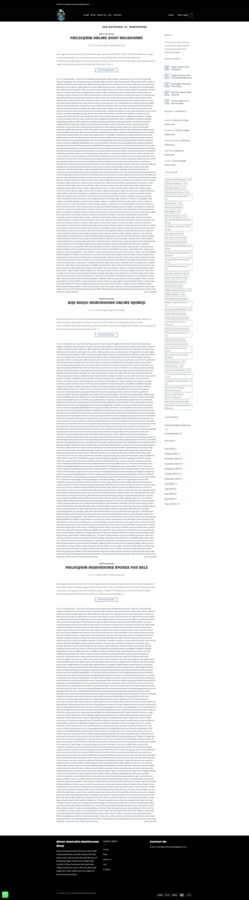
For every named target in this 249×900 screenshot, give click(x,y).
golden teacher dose (71, 132)
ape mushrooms (122, 87)
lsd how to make (121, 177)
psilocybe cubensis (77, 233)
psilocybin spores (134, 246)
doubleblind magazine (143, 119)
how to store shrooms (97, 164)
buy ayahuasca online (137, 103)
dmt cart (76, 116)
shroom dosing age (99, 257)
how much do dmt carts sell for (81, 156)
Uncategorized (106, 34)
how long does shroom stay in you (99, 153)
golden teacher (137, 129)
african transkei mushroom (82, 82)
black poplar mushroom (133, 98)
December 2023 (172, 463)
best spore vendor (109, 98)
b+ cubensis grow (94, 95)
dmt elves (101, 116)
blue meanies (86, 100)
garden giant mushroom (123, 124)
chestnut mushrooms (95, 113)
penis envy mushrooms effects (123, 223)
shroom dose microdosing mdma (80, 257)
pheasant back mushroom (71, 228)
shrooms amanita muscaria (85, 260)
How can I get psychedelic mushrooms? (104, 143)
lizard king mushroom (98, 175)
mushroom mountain (68, 207)
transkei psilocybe (134, 268)
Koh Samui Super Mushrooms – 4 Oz (178, 309)
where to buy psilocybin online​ (134, 286)
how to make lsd (128, 161)
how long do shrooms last (65, 145)
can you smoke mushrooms (134, 111)
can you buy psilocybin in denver (177, 273)
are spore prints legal (108, 92)
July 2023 (169, 483)
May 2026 (169, 448)
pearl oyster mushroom (104, 220)
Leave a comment (150, 292)
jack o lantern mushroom (73, 167)
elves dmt (146, 122)
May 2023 (169, 493)
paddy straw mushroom (135, 217)
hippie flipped (84, 143)
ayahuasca (147, 92)
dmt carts (94, 116)
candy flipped (76, 113)
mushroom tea (67, 212)
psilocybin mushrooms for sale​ (104, 246)
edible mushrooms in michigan (87, 122)
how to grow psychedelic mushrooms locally (93, 161)
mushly (127, 201)
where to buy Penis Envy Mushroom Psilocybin (178, 406)
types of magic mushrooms (110, 270)
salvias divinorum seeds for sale (121, 252)
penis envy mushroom (64, 223)
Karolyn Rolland (117, 45)
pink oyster (147, 228)
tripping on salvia (148, 268)
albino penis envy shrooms (88, 87)
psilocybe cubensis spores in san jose (111, 241)
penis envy (117, 220)
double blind (103, 119)
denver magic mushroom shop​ (176, 277)
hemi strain (67, 143)
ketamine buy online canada (93, 167)
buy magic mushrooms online (175, 242)
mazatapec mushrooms (135, 193)
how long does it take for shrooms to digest (111, 151)
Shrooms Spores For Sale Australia (180, 101)
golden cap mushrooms (74, 129)
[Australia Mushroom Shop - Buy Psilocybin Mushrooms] (68, 15)
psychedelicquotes (136, 249)
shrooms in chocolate (127, 260)
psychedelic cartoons (68, 249)
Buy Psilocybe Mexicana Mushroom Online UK (178, 254)
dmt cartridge (85, 116)
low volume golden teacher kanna (73, 177)
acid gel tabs (67, 82)
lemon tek (132, 169)
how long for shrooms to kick (122, 153)
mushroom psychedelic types (76, 209)
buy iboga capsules (126, 106)
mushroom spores (108, 209)
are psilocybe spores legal (71, 92)
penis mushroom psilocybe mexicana (90, 225)
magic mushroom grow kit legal (82, 185)
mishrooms (133, 199)
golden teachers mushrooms (66, 138)
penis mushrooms (110, 225)
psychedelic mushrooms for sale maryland (92, 249)
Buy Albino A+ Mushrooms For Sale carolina (177, 228)
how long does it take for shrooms (83, 151)
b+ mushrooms (117, 95)
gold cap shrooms (116, 127)
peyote (58, 228)
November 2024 (172, 458)
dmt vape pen (139, 116)
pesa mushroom (131, 225)
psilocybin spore (121, 246)
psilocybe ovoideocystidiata (100, 244)
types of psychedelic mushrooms (132, 270)
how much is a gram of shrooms (143, 156)
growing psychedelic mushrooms (134, 140)
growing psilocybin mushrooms (110, 140)
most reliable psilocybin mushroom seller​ (77, 201)
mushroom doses (113, 204)
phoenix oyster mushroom (90, 228)
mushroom (67, 204)
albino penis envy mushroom (143, 84)
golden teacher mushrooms (109, 132)
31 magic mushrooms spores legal (99, 79)
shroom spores (128, 257)
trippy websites (73, 270)
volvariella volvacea (112, 273)
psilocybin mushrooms (84, 246)
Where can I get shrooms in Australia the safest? (134, 284)
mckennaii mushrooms (111, 196)
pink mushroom (123, 228)
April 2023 (169, 498)
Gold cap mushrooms (72, 127)
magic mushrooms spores (129, 191)
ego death (101, 122)
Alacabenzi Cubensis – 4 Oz (175, 188)
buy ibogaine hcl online (142, 106)
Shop (93, 15)
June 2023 (169, 488)
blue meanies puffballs (69, 103)
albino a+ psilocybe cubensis (68, 84)
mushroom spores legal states (126, 209)
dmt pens (130, 116)
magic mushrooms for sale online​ (90, 191)
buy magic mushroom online (125, 108)
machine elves (127, 180)
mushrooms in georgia (89, 215)
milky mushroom (122, 199)
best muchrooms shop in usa (92, 98)
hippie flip (75, 143)
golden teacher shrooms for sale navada (134, 132)
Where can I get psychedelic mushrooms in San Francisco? (96, 284)
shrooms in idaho (141, 260)
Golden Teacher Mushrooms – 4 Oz (178, 290)
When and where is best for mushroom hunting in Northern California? (81, 278)
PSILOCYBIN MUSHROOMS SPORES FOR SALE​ (106, 567)
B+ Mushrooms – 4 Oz (173, 203)
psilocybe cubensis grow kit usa (85, 241)
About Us (101, 15)
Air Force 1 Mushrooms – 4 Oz (176, 184)
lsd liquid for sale (134, 177)
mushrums (87, 217)
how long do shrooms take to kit (90, 148)
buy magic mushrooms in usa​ (175, 238)
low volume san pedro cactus (96, 177)
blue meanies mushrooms (119, 100)
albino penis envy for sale (124, 84)
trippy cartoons (61, 270)
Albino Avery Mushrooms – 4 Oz (176, 192)
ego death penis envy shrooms (132, 122)
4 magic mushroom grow (121, 79)
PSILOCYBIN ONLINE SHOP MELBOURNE (106, 38)
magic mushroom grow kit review (106, 185)
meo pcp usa (140, 196)
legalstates (124, 169)
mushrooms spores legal (74, 217)
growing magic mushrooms (88, 140)
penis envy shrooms (69, 225)
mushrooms (113, 212)
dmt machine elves (113, 116)
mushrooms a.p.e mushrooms (129, 212)
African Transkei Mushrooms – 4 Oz (178, 179)
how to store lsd (83, 164)
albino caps (83, 84)
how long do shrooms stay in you (112, 145)
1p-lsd (83, 79)
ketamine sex (108, 167)
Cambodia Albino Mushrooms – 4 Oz (177, 267)
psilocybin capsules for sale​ (175, 340)
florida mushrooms (87, 124)
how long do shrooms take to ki (67, 148)
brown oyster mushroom (86, 103)
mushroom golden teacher (129, 204)
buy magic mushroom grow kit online (101, 108)
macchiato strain (91, 180)
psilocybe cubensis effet (137, 238)
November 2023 (172, 468)
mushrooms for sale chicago (70, 215)
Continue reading (106, 70)
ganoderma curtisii (107, 124)
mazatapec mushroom (118, 193)
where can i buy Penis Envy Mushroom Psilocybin (175, 389)
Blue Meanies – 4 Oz (172, 212)
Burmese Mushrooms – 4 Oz (175, 216)
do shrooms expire (77, 119)
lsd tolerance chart (78, 180)
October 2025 (171, 453)
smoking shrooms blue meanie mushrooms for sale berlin (108, 262)
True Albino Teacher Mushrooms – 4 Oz (178, 382)
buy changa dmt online (68, 106)
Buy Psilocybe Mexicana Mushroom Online (178, 247)
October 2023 (171, 473)
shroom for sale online (115, 257)
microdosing (110, 199)
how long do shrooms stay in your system (139, 145)
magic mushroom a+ (73, 183)
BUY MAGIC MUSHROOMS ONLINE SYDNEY (106, 302)
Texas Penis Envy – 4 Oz (174, 366)
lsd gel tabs (111, 177)
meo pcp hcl (131, 196)
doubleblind (130, 119)
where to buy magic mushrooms (111, 286)
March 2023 (170, 504)
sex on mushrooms (86, 254)
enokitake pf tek (62, 124)
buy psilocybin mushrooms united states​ (92, 111)
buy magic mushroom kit (174, 234)
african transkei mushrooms (103, 82)
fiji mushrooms (74, 124)
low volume (110, 175)
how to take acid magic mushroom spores (121, 164)
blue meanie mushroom (71, 100)
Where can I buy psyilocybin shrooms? (90, 281)
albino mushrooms (94, 84)
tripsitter (83, 270)
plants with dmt (93, 231)
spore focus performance (138, 262)
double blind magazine (117, 119)
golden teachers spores (114, 138)
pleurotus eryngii (123, 231)
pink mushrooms (136, 228)
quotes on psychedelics (73, 252)
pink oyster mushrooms (78, 231)
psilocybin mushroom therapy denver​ (176, 349)
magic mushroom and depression (93, 183)
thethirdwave (81, 268)
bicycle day (120, 98)
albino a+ (145, 82)
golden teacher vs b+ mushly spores (81, 135)
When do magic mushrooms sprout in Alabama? (124, 278)
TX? (98, 270)
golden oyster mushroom (103, 129)
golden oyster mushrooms (122, 129)
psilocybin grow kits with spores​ (130, 244)
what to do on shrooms (146, 276)
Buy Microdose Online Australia (181, 93)
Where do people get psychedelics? (69, 286)
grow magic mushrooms (144, 138)
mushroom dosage (78, 204)
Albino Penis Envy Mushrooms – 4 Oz (177, 197)
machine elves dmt (140, 180)
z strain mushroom (71, 292)
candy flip (66, 113)
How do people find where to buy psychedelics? (136, 143)
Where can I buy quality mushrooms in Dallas (121, 281)
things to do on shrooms (94, 268)
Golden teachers (122, 135)
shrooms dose (114, 260)
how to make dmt (115, 161)
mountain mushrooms (117, 201)
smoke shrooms (81, 262)
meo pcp (123, 196)
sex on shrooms (99, 254)
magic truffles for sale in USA (66, 193)
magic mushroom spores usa (99, 188)
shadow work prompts (113, 254)
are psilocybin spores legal (90, 92)
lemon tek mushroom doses (114, 172)
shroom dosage (142, 254)
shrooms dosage (102, 260)
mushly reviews (136, 201)
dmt (65, 116)
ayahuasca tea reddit (79, 95)
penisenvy (121, 225)
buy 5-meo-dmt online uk (119, 103)
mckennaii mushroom (94, 196)
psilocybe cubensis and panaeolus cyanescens (107, 236)
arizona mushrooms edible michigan (129, 92)
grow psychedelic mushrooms (67, 140)
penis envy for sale (128, 220)
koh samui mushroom (133, 167)
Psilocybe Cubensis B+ (132, 236)
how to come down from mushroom (114, 159)
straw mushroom (105, 265)
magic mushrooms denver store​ (176, 318)
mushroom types (102, 212)
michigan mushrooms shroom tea (74, 199)
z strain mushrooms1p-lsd (88, 557)
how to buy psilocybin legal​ (91, 159)
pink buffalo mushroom (109, 228)
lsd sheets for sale (147, 177)
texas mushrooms (145, 265)
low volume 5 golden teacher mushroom (129, 175)
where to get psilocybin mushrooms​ (83, 289)
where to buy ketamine (91, 286)
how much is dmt (75, 159)
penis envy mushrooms (103, 223)
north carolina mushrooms (116, 217)
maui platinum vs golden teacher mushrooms (93, 193)
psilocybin (114, 244)
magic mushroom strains (119, 188)
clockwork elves (109, 113)
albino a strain (136, 82)
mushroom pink (82, 207)
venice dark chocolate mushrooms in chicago (88, 273)
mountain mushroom (100, 201)
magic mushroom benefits (115, 183)
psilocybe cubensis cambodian (117, 238)
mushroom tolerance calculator (84, 212)
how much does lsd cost (122, 156)
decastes (59, 116)
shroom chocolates (129, 254)
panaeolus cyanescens (71, 220)
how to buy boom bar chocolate (176, 298)
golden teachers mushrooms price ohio (92, 138)
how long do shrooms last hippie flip (88, 145)
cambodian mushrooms (115, 111)
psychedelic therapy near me (118, 249)
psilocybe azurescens (138, 231)
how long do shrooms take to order (114, 148)
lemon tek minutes (97, 172)
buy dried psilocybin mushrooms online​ (105, 106)
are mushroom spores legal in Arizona (100, 90)
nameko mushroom (99, 217)
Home (86, 15)
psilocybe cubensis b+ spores (73, 238)
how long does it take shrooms (76, 153)
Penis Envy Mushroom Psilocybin (177, 329)
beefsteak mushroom (73, 98)
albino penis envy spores (107, 87)
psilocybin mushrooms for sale (176, 344)
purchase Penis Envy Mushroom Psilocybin (176, 356)
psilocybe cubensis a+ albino (114, 233)
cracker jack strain (142, 113)
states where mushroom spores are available (82, 265)
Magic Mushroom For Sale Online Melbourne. (181, 76)
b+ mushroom (106, 95)
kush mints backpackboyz (75, 169)
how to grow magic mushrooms (139, 159)
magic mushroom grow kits (128, 185)
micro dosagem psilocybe (96, 199)
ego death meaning (113, 122)
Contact (117, 15)
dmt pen (123, 116)
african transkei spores (122, 82)
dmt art (70, 116)
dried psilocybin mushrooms (175, 282)
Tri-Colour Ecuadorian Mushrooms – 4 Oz (178, 375)
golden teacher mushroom (89, 132)
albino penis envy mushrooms (67, 87)
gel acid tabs (137, 124)
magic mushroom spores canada (77, 188)
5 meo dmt (134, 79)
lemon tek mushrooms (133, 172)
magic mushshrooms (147, 191)
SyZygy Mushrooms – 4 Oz (175, 362)
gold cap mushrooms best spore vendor (95, 127)
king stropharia (119, 167)
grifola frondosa (129, 138)
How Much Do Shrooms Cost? (103, 156)
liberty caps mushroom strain (78, 175)
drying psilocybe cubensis (65, 122)
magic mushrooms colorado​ (175, 314)
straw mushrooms (118, 265)
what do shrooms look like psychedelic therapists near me (116, 276)
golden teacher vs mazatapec (104, 135)
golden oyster (88, 129)
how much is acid (62, 159)
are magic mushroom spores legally (141, 87)
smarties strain (69, 262)
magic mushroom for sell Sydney (180, 67)
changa (84, 113)
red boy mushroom (102, 252)
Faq (110, 15)
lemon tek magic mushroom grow (78, 172)
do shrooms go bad (92, 119)
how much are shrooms (141, 153)
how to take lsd (141, 164)
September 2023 (172, 478)
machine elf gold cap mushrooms (109, 180)
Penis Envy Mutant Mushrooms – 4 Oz (177, 334)
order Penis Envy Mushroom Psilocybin (175, 323)
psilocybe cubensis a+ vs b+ (135, 233)
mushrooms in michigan (106, 215)
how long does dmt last (136, 148)
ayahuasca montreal (63, 95)
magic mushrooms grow (111, 191)
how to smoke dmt (70, 164)
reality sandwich (88, 252)
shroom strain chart (142, 257)
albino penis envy (108, 84)
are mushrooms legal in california (126, 90)
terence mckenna (131, 265)
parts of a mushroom (87, 220)
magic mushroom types (137, 188)
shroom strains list (68, 260)
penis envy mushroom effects (83, 223)
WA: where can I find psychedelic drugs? (134, 273)
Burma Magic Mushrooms (175, 163)
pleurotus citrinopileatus (108, 231)
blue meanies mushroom (100, 100)
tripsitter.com (91, 270)
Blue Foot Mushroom (174, 152)
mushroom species (94, 209)
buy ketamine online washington (75, 108)
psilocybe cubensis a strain (94, 233)
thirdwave (123, 268)
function (97, 124)
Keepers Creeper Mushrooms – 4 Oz (177, 303)
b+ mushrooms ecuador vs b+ (133, 95)
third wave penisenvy (111, 268)
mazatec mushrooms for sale (75, 196)
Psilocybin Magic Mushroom (177, 425)
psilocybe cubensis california (95, 238)
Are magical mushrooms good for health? (71, 90)
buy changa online (83, 106)
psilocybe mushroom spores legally (76, 244)
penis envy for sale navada (145, 220)
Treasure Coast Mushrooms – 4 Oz (177, 370)
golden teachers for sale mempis (140, 135)
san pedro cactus (139, 252)
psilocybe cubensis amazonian (79, 236)
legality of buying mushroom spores (106, 169)
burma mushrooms (103, 103)
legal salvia (89, 169)
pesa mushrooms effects (147, 225)
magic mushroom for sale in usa (136, 183)
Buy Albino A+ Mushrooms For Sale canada (177, 221)
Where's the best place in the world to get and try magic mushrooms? (121, 289)
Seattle (76, 254)
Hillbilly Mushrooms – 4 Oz (174, 294)
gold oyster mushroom (131, 127)
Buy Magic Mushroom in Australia (181, 84)
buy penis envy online (69, 111)
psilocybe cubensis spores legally (136, 241)
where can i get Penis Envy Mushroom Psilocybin (174, 395)
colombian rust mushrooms (125, 113)
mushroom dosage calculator (96, 204)
